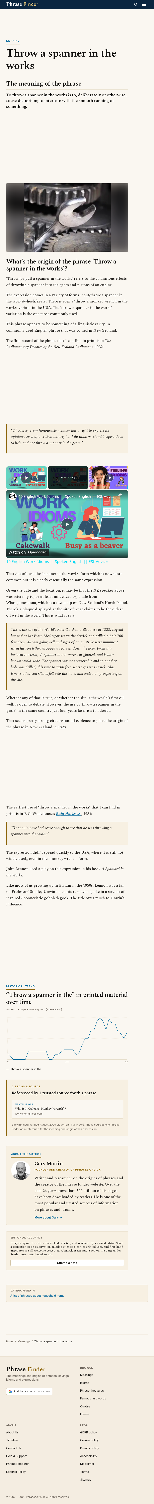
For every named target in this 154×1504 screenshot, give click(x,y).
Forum (84, 1414)
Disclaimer (87, 1463)
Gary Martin (48, 1164)
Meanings (24, 1341)
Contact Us (13, 1448)
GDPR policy (88, 1432)
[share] (120, 494)
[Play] (110, 478)
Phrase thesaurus (92, 1390)
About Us (12, 1432)
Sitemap (85, 1479)
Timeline (12, 1440)
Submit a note (67, 1262)
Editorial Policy (16, 1471)
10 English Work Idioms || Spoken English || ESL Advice (66, 496)
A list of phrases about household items (37, 1295)
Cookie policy (89, 1440)
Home (9, 1341)
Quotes (85, 1406)
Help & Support (16, 1456)
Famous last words (93, 1398)
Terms (84, 1471)
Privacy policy (89, 1448)
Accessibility (88, 1456)
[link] (13, 496)
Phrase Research (17, 1463)
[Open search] (135, 4)
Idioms (84, 1382)
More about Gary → (48, 1217)
